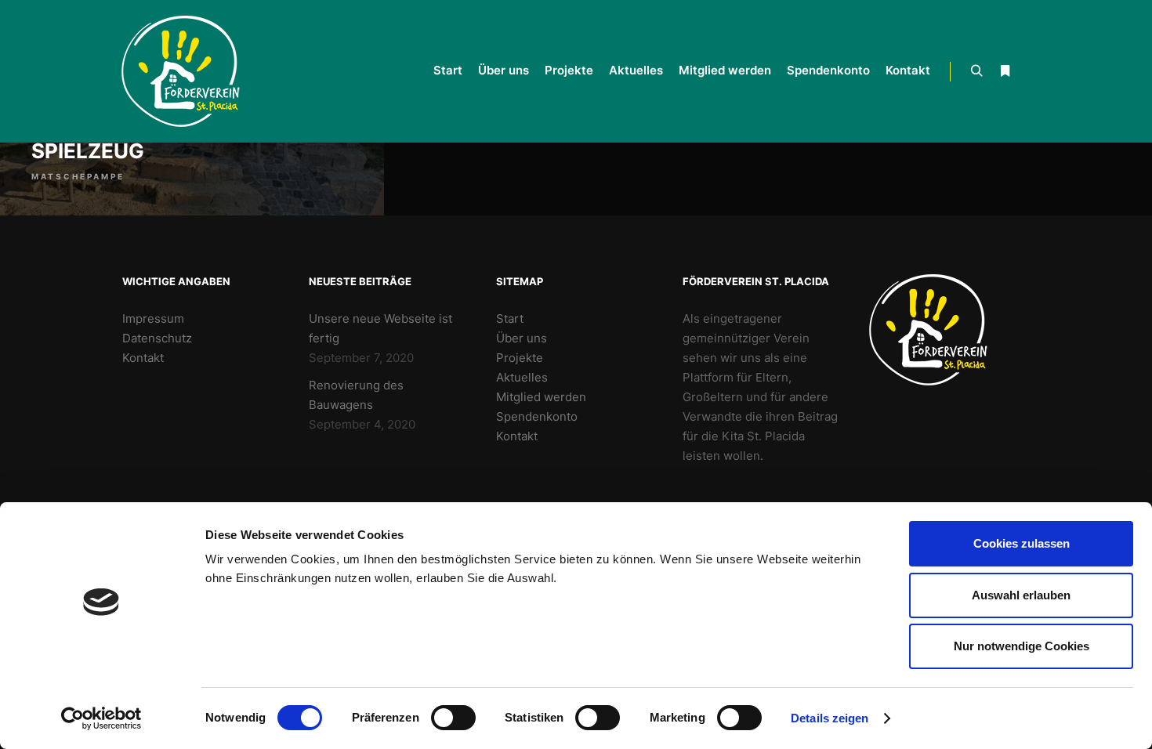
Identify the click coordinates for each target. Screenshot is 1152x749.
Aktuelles (522, 377)
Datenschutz (157, 338)
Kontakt (143, 357)
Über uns (521, 338)
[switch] (453, 717)
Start (509, 318)
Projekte (519, 357)
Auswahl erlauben (1021, 595)
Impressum (153, 318)
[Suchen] (976, 71)
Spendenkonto (537, 416)
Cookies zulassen (1021, 543)
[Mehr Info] (1005, 71)
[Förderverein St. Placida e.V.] (188, 71)
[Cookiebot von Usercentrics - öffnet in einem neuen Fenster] (101, 718)
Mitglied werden (541, 396)
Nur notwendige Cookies (1021, 646)
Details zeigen (829, 718)
